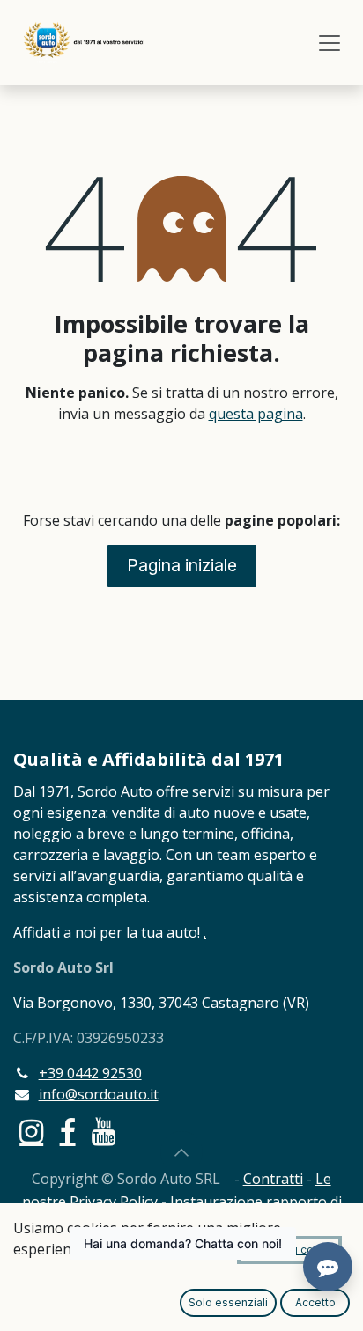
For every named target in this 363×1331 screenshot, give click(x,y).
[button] (181, 1152)
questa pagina (256, 413)
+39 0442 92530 (90, 1073)
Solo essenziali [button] (228, 1302)
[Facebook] (67, 1132)
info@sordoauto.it (99, 1094)
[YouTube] (103, 1132)
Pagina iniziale (182, 565)
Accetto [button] (315, 1302)
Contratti (273, 1178)
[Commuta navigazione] (329, 42)
